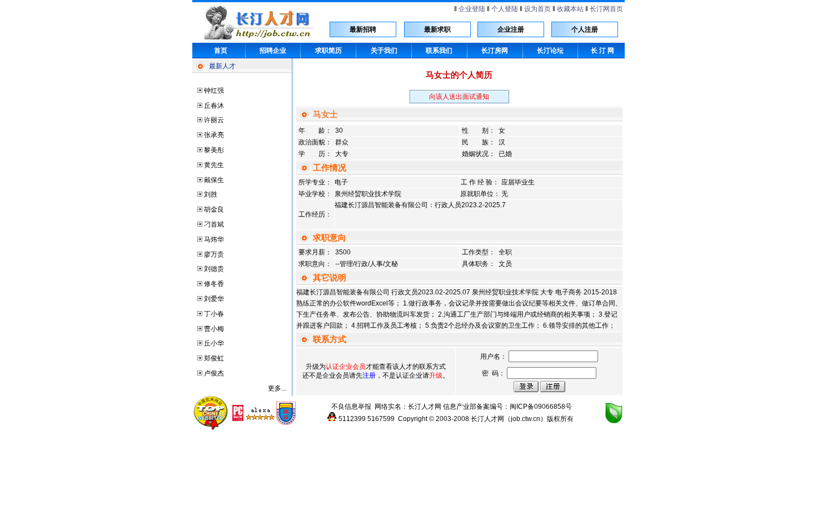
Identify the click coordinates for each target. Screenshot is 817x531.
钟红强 (214, 90)
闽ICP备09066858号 (541, 406)
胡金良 (214, 209)
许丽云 (214, 120)
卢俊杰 (214, 373)
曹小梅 (214, 329)
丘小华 (214, 343)
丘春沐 (214, 105)
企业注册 (510, 29)
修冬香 (214, 284)
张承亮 (214, 135)
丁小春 (214, 314)
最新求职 (437, 29)
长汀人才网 (424, 406)
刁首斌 (214, 224)
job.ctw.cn (525, 419)
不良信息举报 (351, 406)
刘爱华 (214, 299)
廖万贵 (214, 254)
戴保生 (214, 180)
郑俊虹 (214, 358)
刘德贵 (214, 269)
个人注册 (584, 29)
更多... (277, 388)
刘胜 (210, 194)
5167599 (381, 419)
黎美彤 (214, 150)
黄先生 (214, 165)
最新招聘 (363, 29)
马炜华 (214, 239)
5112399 (352, 419)
